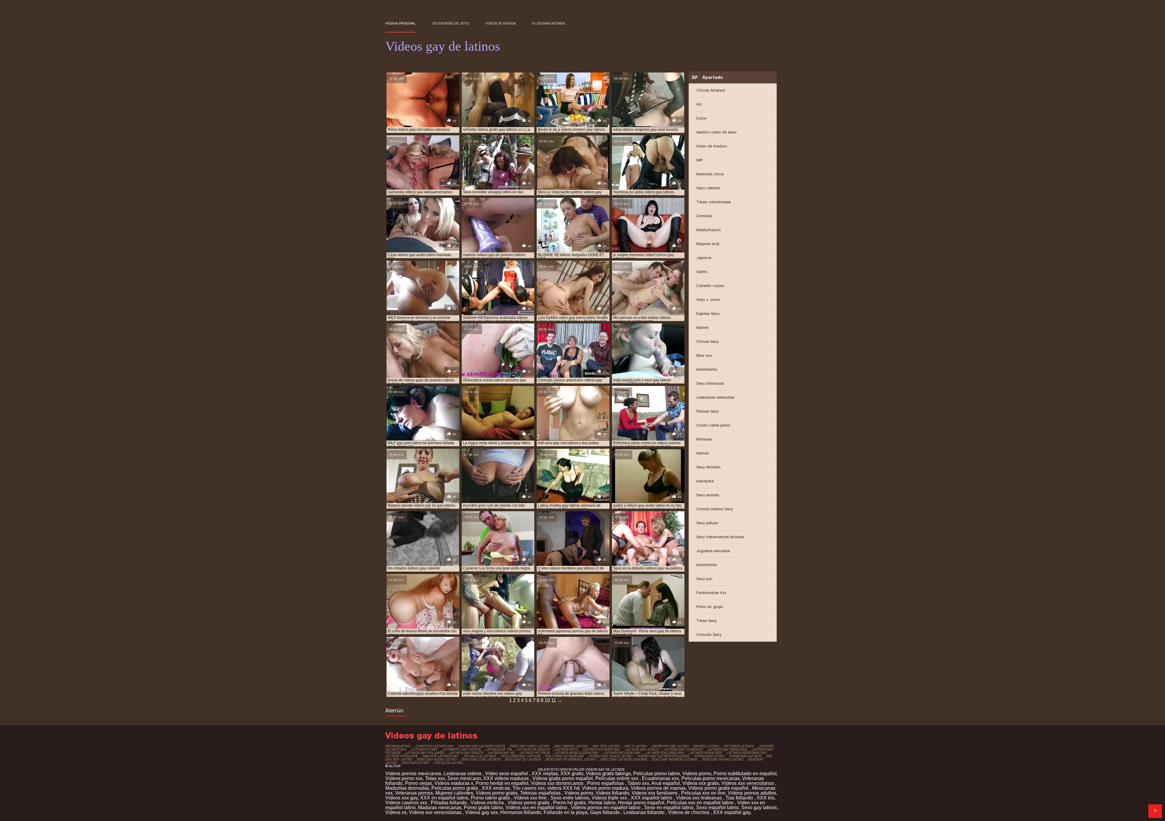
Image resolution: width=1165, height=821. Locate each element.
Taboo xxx (638, 783)
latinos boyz (566, 749)
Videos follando (612, 793)
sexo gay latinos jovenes (624, 759)
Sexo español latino (717, 807)
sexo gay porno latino (723, 759)
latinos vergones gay (747, 753)
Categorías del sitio (450, 23)
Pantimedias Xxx (711, 592)
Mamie (702, 327)
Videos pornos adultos (752, 793)
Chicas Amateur (710, 90)
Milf (699, 160)
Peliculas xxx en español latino (701, 802)
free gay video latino (529, 746)
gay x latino (636, 746)
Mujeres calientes (454, 793)
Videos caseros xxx (406, 802)
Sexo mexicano (464, 778)
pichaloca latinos (480, 756)
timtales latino (448, 763)
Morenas (704, 439)
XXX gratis (571, 773)
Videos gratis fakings (608, 773)
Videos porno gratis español (719, 788)
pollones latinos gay (564, 756)
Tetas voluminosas (713, 202)
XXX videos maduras (506, 778)
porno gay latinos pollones (663, 756)
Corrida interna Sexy (714, 509)
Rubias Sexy (707, 411)
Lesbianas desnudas (715, 397)
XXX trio (766, 797)
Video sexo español (507, 773)
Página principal (400, 23)
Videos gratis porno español (562, 778)
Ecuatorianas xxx (660, 778)
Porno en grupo (709, 606)
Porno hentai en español (502, 783)
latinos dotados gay (601, 749)
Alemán (702, 453)
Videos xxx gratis (700, 783)
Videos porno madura (605, 788)
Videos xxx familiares (655, 793)
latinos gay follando (424, 753)
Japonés (703, 257)
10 (547, 700)
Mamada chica (710, 174)
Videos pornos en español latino (606, 807)
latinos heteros (535, 753)
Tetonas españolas (541, 793)
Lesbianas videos (463, 773)
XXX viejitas (545, 773)
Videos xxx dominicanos (558, 783)
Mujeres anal (707, 244)
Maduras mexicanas (439, 807)
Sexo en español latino (669, 807)
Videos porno (696, 773)
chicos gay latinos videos (482, 746)
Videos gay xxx (481, 812)
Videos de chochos (689, 812)
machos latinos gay (441, 756)
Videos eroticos (488, 802)
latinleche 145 (499, 749)
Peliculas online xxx (617, 778)
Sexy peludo (707, 523)
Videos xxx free (531, 797)
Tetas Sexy (706, 620)
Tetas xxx (435, 778)
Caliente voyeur (710, 285)
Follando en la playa (566, 812)
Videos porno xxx (404, 778)
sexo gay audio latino (437, 759)
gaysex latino (706, 746)
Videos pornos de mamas (658, 788)
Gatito (701, 271)
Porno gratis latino (483, 807)
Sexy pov (704, 578)
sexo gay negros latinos (674, 759)
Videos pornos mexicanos (413, 773)
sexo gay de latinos (523, 759)
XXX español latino (652, 797)
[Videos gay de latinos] (1155, 811)
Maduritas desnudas (407, 788)
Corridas (704, 216)
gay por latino (606, 746)
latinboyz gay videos (461, 749)
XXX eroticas (496, 788)
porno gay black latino (611, 756)
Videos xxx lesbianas (699, 797)
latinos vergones (706, 753)
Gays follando (605, 812)
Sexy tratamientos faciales (720, 537)
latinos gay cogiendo (683, 749)
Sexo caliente (708, 188)
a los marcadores (548, 23)
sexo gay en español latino (571, 759)
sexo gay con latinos (481, 759)
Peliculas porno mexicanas (710, 778)
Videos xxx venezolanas (436, 812)
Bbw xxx (704, 355)
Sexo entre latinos (569, 797)
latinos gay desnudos (727, 749)
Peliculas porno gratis (455, 788)
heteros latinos (739, 746)
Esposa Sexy (708, 313)
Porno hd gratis (569, 802)
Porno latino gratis (491, 797)
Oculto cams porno (713, 425)
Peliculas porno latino (656, 773)
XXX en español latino (444, 797)
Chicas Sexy (707, 341)
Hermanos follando (520, 812)
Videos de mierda (500, 23)
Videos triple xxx (610, 797)
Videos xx (396, 812)
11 (553, 700)
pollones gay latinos (520, 756)
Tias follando (739, 797)
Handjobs (705, 481)
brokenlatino (398, 746)
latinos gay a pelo (642, 749)
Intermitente (706, 369)
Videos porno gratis (497, 793)
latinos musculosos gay (577, 753)
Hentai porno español (641, 802)
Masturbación (708, 230)
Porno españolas (606, 783)
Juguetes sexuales (713, 551)
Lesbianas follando (644, 812)
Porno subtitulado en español (745, 773)
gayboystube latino (670, 746)
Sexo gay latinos (759, 807)
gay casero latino (571, 746)
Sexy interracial (710, 383)
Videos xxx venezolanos (748, 783)
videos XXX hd (563, 788)
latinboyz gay (424, 749)
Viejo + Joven (708, 299)
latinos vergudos (401, 756)
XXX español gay (731, 812)
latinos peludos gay (622, 753)
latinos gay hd (501, 753)
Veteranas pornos (414, 793)
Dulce (701, 118)
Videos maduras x (453, 783)
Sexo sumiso (707, 495)
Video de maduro (711, 146)
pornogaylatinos (745, 756)
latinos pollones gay (665, 753)
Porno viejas (418, 783)
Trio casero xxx (528, 788)
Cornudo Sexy (708, 634)
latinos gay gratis (466, 753)
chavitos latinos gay (435, 746)
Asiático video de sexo (716, 132)
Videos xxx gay (401, 797)
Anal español (665, 783)
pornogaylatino (709, 756)
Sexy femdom (708, 467)
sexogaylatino (415, 763)
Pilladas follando (449, 802)
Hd (698, 104)
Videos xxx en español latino (537, 807)
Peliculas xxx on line (703, 793)
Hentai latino (602, 802)
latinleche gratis (533, 749)
